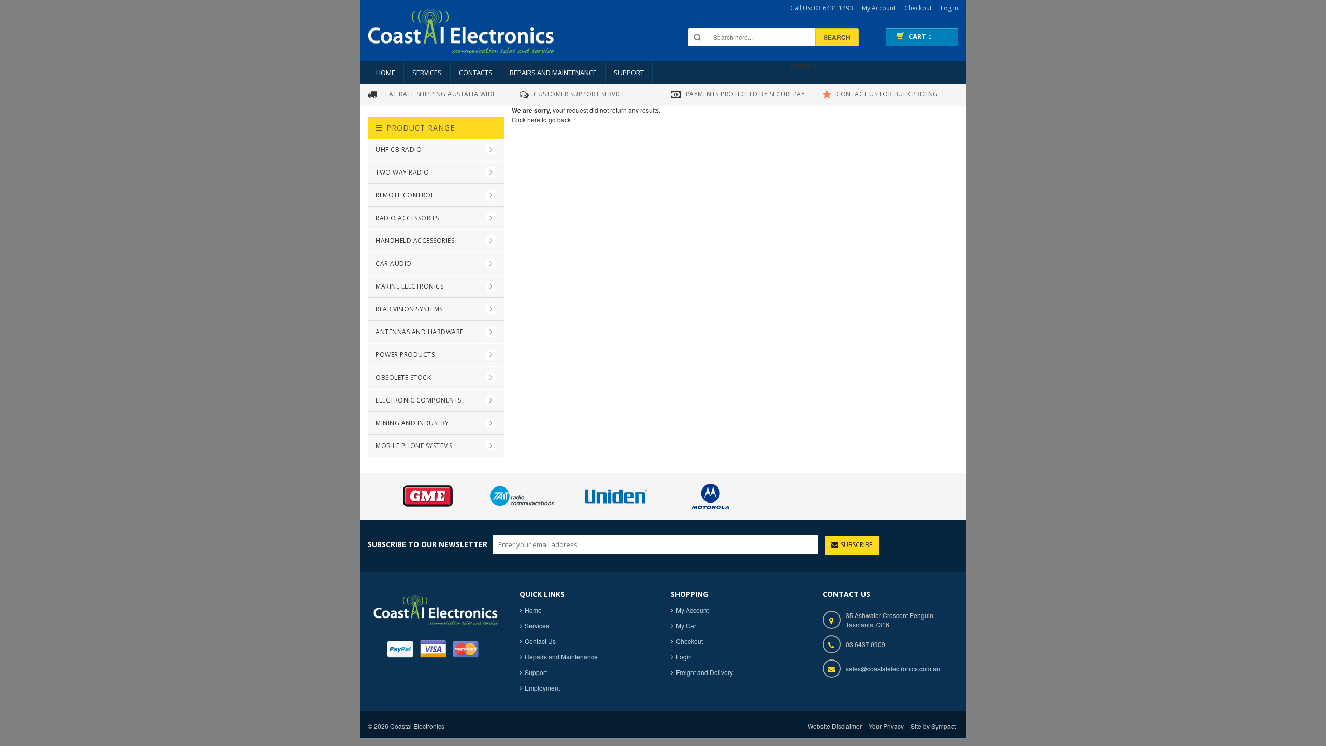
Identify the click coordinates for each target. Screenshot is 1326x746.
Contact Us (540, 641)
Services (427, 72)
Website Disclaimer (835, 726)
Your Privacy (886, 726)
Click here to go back (541, 119)
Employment (542, 687)
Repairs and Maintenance (553, 72)
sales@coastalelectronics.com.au (893, 668)
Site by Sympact (933, 726)
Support (629, 72)
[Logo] (435, 609)
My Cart (687, 625)
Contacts (476, 72)
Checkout (689, 641)
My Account (692, 610)
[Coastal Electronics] (461, 40)
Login (684, 656)
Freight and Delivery (704, 672)
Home (385, 72)
